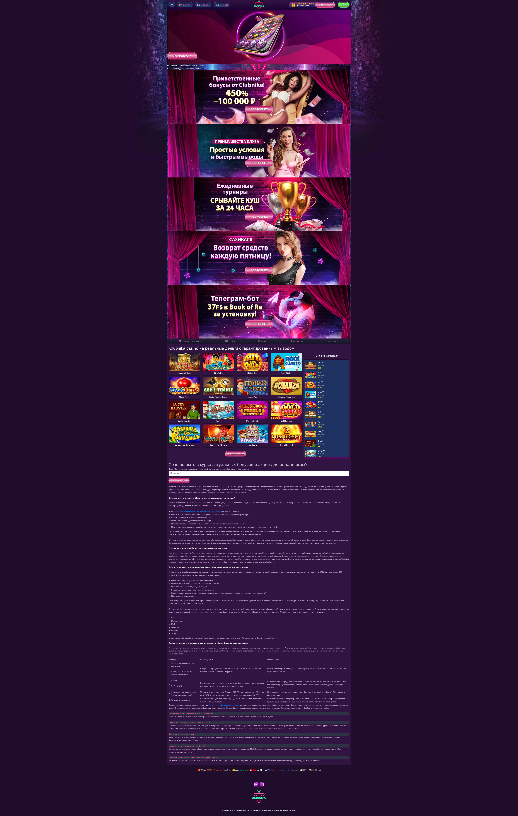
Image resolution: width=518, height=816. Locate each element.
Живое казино (297, 341)
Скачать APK (182, 55)
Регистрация (325, 5)
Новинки (262, 341)
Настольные (333, 341)
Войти (344, 5)
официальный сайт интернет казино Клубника (199, 511)
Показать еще (235, 454)
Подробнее (259, 109)
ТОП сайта (230, 341)
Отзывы (224, 5)
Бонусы (187, 5)
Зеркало (205, 5)
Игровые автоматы (192, 341)
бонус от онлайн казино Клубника (224, 705)
